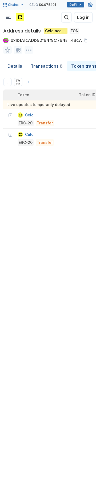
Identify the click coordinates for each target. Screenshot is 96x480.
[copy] (86, 40)
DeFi (73, 5)
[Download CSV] (18, 82)
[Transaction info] (10, 115)
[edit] (7, 50)
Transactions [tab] (47, 66)
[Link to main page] (20, 17)
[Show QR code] (18, 50)
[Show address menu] (29, 50)
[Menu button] (8, 17)
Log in (83, 17)
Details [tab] (14, 66)
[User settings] (90, 4)
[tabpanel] (48, 109)
